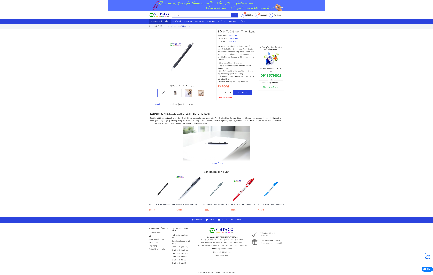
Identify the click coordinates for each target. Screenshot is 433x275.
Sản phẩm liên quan (216, 171)
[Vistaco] (216, 5)
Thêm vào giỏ (242, 93)
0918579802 (271, 76)
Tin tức (220, 21)
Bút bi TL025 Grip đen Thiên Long (162, 204)
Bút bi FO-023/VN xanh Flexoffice (271, 204)
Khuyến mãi (176, 21)
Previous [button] (142, 196)
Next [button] (290, 196)
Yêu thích (262, 15)
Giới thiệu (199, 21)
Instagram (237, 220)
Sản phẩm (211, 21)
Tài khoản (277, 15)
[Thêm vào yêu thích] (283, 31)
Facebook (198, 220)
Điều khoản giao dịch (180, 253)
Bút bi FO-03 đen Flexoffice (186, 204)
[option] (182, 57)
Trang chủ (187, 21)
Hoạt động (231, 21)
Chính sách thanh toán (180, 250)
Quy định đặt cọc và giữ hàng (181, 242)
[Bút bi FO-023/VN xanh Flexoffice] (271, 189)
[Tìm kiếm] (234, 15)
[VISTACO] (160, 15)
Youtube (223, 220)
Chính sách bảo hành (180, 263)
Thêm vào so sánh (225, 98)
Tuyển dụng (153, 243)
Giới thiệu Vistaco (155, 233)
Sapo (233, 273)
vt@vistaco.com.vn (225, 249)
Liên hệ (242, 21)
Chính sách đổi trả (179, 260)
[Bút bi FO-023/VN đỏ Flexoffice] (244, 189)
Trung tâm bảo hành (156, 239)
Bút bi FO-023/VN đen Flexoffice (216, 204)
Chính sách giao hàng (180, 247)
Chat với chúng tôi (271, 87)
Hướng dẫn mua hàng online (180, 236)
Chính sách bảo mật (179, 257)
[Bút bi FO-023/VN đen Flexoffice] (216, 189)
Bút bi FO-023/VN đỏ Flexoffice (243, 204)
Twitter (211, 220)
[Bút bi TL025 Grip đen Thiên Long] (162, 189)
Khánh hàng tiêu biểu (157, 249)
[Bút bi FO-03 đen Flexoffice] (189, 189)
